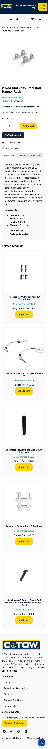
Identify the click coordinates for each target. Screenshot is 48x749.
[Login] (17, 18)
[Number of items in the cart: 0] (39, 18)
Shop (12, 27)
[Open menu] (10, 18)
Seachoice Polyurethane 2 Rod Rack (24, 526)
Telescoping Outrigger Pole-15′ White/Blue (24, 298)
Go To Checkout (13, 135)
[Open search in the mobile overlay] (46, 19)
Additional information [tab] (30, 155)
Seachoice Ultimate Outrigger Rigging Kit (24, 374)
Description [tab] (9, 155)
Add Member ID (31, 106)
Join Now (43, 6)
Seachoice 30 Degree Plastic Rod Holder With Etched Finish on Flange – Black (24, 602)
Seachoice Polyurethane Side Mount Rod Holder (24, 451)
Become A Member (11, 106)
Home (5, 27)
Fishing (20, 27)
